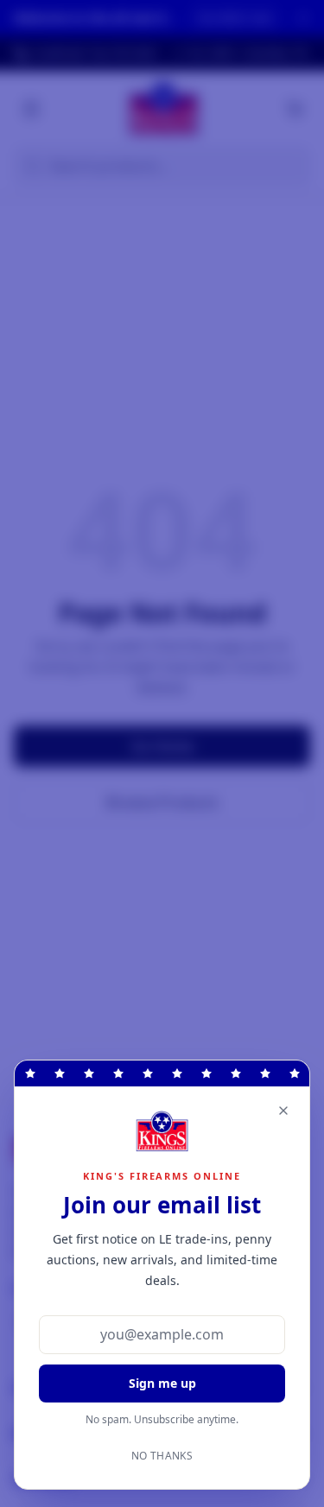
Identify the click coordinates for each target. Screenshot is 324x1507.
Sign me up (162, 1383)
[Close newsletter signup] (283, 1110)
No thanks (162, 1456)
